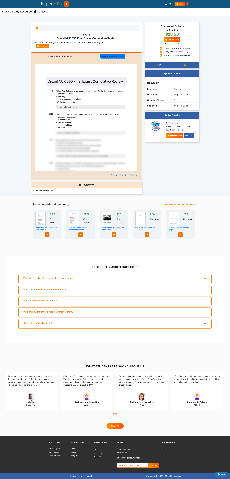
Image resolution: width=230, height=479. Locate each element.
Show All (115, 426)
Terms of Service (55, 456)
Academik (172, 123)
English (177, 89)
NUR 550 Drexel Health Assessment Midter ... (78, 229)
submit (153, 465)
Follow (190, 135)
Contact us (98, 453)
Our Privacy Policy (55, 452)
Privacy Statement (123, 449)
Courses (74, 452)
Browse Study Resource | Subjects (25, 11)
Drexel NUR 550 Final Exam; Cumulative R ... (46, 229)
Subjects (74, 456)
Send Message (175, 135)
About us (74, 448)
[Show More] (42, 46)
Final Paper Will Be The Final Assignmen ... (113, 229)
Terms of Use (122, 453)
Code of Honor (99, 457)
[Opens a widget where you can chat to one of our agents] (221, 475)
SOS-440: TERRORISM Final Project (180, 229)
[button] (180, 4)
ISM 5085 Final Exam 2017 (146, 228)
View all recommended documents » (180, 204)
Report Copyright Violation (124, 175)
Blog (163, 448)
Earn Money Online (55, 448)
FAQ (95, 450)
